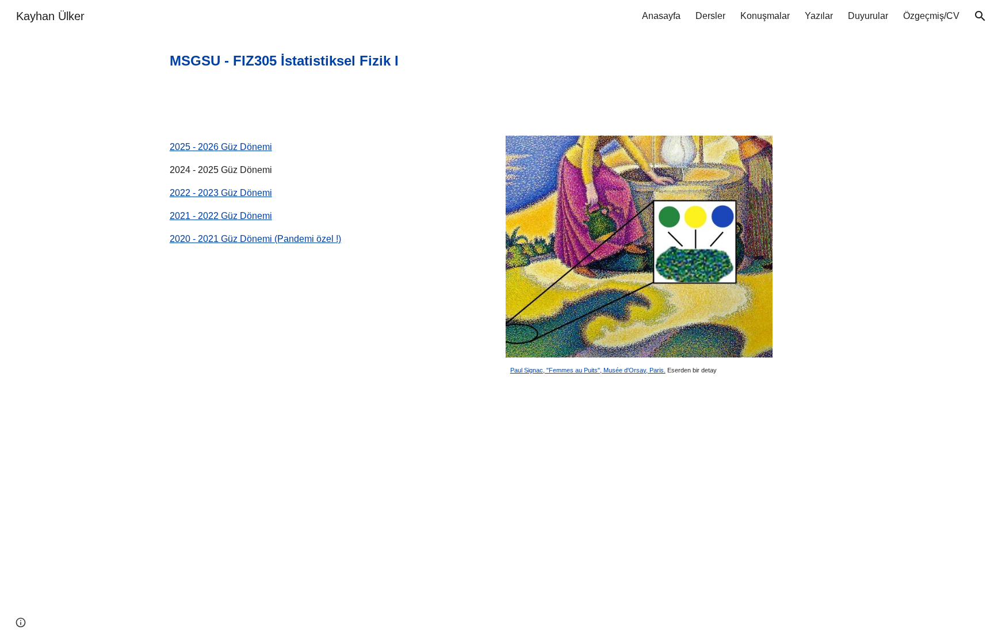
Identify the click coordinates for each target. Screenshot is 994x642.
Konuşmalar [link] (765, 16)
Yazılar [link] (819, 16)
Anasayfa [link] (661, 16)
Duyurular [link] (868, 16)
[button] (980, 16)
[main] (355, 61)
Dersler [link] (710, 16)
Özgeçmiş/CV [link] (931, 16)
